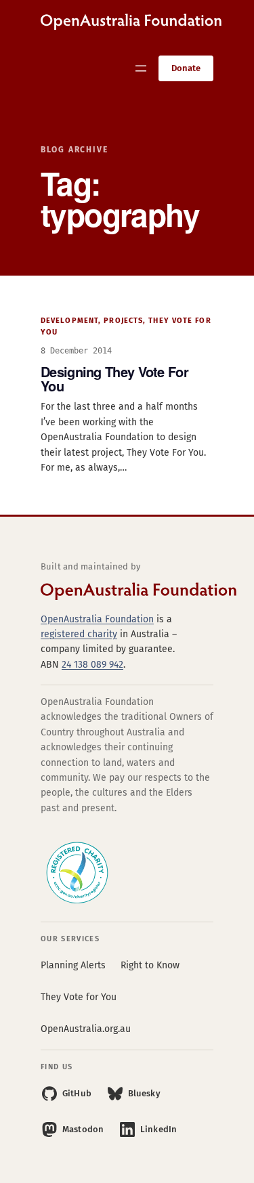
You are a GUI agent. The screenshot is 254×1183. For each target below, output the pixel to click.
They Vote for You (79, 997)
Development (69, 320)
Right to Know (150, 965)
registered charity (79, 634)
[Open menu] (141, 68)
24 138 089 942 (92, 664)
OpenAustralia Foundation (97, 619)
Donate (185, 68)
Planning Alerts (73, 965)
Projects (123, 320)
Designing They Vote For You (114, 378)
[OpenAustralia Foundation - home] (131, 22)
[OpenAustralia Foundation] (127, 591)
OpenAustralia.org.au (86, 1029)
